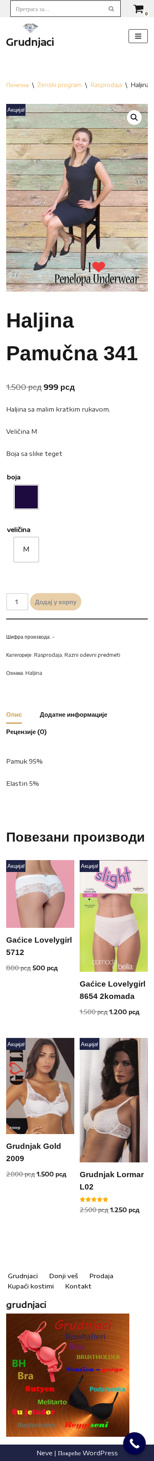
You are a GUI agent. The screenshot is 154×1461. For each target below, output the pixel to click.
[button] (134, 117)
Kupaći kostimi (31, 1286)
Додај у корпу (55, 601)
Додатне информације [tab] (73, 714)
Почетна (17, 84)
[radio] (26, 497)
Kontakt (78, 1286)
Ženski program (59, 84)
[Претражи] (111, 8)
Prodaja (101, 1275)
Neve (45, 1452)
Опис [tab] (14, 714)
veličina (18, 529)
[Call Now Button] (134, 1443)
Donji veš (63, 1275)
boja (14, 477)
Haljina (33, 673)
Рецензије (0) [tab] (26, 731)
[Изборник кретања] (138, 36)
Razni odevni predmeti (92, 654)
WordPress (100, 1452)
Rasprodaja (106, 84)
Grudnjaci (23, 1275)
